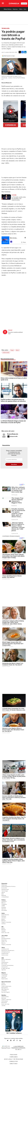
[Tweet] (20, 52)
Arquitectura (5, 953)
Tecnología (5, 28)
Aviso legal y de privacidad (13, 1059)
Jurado (3, 1005)
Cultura (4, 923)
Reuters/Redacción (12, 434)
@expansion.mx (14, 1040)
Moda (3, 919)
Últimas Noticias (8, 9)
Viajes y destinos (6, 999)
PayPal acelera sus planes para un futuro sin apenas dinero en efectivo (13, 400)
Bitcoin (17, 350)
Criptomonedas (6, 352)
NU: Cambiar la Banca (14, 1033)
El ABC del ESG (6, 968)
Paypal (12, 350)
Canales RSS (13, 1061)
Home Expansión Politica (8, 886)
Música (3, 943)
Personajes (5, 1001)
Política (20, 9)
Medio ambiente (6, 959)
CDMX (3, 905)
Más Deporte (5, 989)
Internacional (5, 889)
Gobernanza (5, 962)
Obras (3, 892)
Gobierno (4, 901)
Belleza (4, 920)
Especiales (5, 978)
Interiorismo (5, 955)
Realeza (4, 916)
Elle (3, 926)
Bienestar (4, 1002)
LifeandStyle (5, 897)
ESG (3, 893)
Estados (4, 907)
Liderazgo (4, 975)
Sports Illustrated (6, 981)
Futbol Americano (6, 986)
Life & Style (5, 935)
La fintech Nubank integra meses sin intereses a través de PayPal (13, 421)
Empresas (15, 9)
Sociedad (4, 910)
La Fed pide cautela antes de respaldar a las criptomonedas (19, 198)
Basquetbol (5, 987)
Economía (14, 195)
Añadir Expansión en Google (9, 55)
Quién (3, 913)
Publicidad (13, 1054)
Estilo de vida (5, 932)
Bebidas (4, 998)
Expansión (4, 883)
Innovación (5, 966)
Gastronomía (5, 996)
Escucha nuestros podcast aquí (15, 332)
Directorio (13, 1063)
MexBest (4, 995)
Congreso (4, 904)
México (4, 902)
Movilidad (4, 963)
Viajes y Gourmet (6, 922)
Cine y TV (4, 941)
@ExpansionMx (14, 436)
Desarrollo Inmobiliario (8, 950)
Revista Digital (24, 3)
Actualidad (4, 974)
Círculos (4, 917)
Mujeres (4, 895)
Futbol (3, 983)
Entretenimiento (6, 938)
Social (3, 960)
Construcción (5, 949)
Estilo (3, 937)
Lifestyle (4, 990)
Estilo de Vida (5, 1004)
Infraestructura (6, 952)
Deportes (4, 940)
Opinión (4, 908)
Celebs (4, 931)
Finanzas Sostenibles (8, 965)
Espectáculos (5, 914)
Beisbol (4, 984)
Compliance (14, 1057)
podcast (10, 330)
